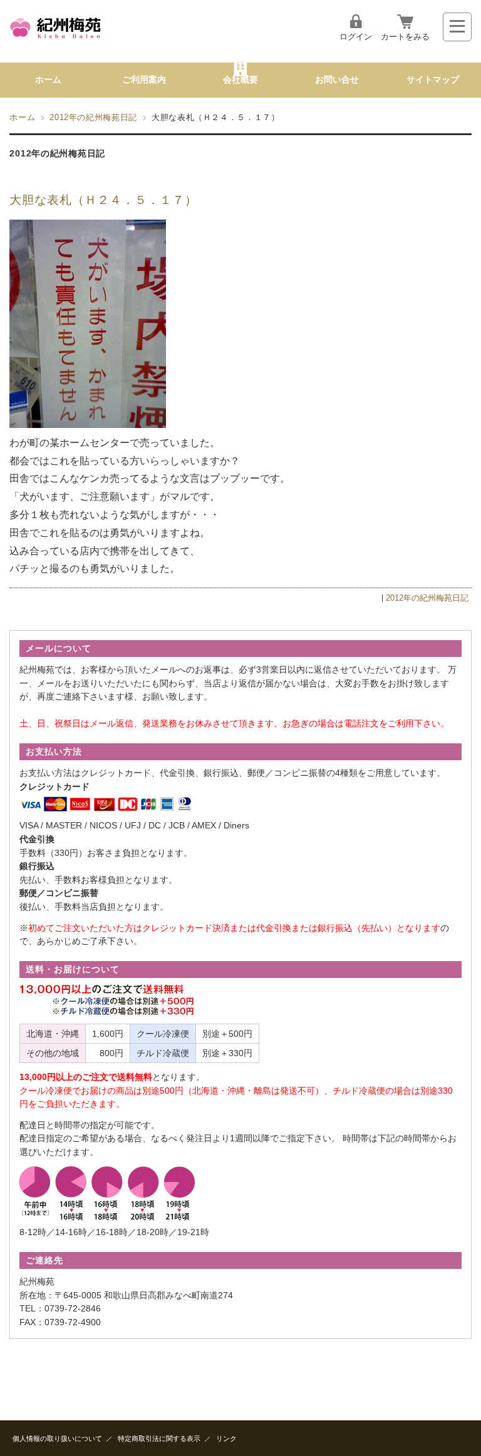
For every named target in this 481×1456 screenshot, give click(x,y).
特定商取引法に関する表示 (159, 1438)
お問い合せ (337, 79)
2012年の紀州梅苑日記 (93, 117)
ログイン (355, 36)
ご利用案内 (144, 79)
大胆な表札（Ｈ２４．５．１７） (103, 199)
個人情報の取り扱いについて (57, 1438)
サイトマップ (432, 79)
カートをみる (405, 36)
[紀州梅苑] (56, 40)
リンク (226, 1438)
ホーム (48, 79)
